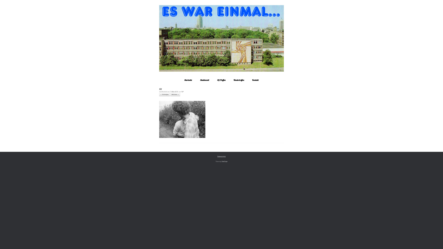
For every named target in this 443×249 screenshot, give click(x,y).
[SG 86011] (221, 38)
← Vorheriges (164, 94)
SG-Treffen (221, 80)
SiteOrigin (224, 161)
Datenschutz (221, 156)
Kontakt (255, 80)
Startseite (188, 80)
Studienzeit (204, 80)
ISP (182, 92)
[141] (182, 137)
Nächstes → (175, 94)
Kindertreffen (239, 80)
